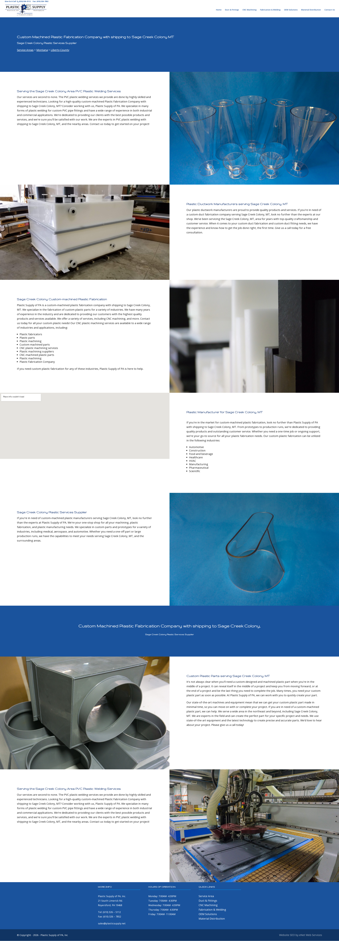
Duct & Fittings (232, 10)
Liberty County (60, 50)
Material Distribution (311, 10)
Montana (42, 50)
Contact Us (329, 10)
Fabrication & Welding (270, 10)
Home (218, 10)
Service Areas (25, 50)
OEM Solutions (291, 10)
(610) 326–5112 (25, 1)
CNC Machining (249, 10)
